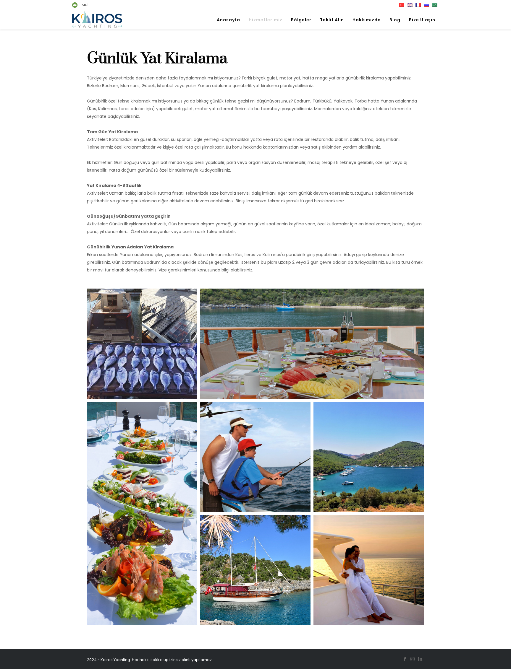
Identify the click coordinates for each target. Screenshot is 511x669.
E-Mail (82, 5)
